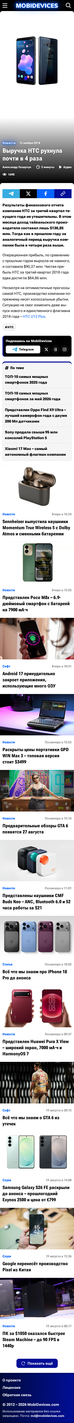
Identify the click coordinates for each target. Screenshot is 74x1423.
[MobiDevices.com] (37, 5)
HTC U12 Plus (34, 316)
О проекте (11, 1380)
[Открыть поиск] (68, 5)
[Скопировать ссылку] (63, 193)
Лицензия (11, 1387)
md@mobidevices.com (47, 1416)
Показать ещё (40, 1363)
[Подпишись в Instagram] (64, 349)
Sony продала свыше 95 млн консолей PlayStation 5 (31, 435)
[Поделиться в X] (28, 193)
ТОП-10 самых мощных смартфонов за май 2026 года (32, 396)
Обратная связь (16, 1395)
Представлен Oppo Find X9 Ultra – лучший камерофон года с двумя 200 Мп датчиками (36, 415)
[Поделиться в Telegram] (11, 193)
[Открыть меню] (4, 5)
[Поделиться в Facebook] (45, 193)
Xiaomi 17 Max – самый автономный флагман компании (35, 451)
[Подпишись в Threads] (55, 349)
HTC (10, 327)
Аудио (67, 167)
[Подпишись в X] (46, 349)
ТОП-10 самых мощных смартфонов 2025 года (26, 379)
